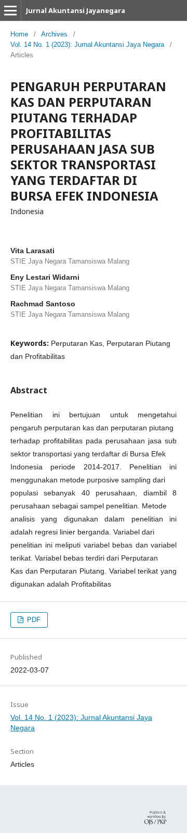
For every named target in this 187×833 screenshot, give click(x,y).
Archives (54, 34)
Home (19, 34)
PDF (33, 620)
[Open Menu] (10, 10)
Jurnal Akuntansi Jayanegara (75, 10)
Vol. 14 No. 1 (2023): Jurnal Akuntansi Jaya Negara (87, 44)
